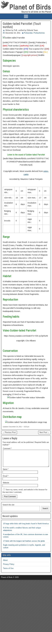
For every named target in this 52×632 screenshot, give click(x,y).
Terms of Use (8, 568)
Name (6, 469)
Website (6, 483)
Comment (7, 448)
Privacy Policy (8, 564)
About (5, 560)
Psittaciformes (39, 33)
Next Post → (44, 432)
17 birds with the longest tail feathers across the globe (24, 541)
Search (45, 508)
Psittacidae (28, 33)
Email (5, 476)
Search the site (8, 505)
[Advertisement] (26, 605)
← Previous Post (9, 432)
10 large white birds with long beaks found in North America (26, 524)
